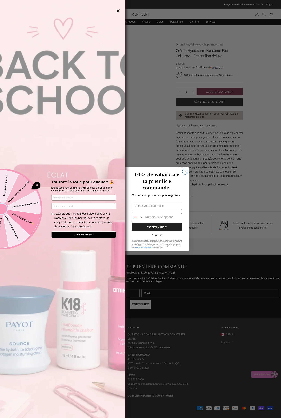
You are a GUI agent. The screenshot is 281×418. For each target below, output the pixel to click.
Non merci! (157, 235)
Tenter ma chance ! (83, 234)
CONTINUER (157, 227)
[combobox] (138, 217)
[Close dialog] (185, 171)
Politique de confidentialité (143, 247)
